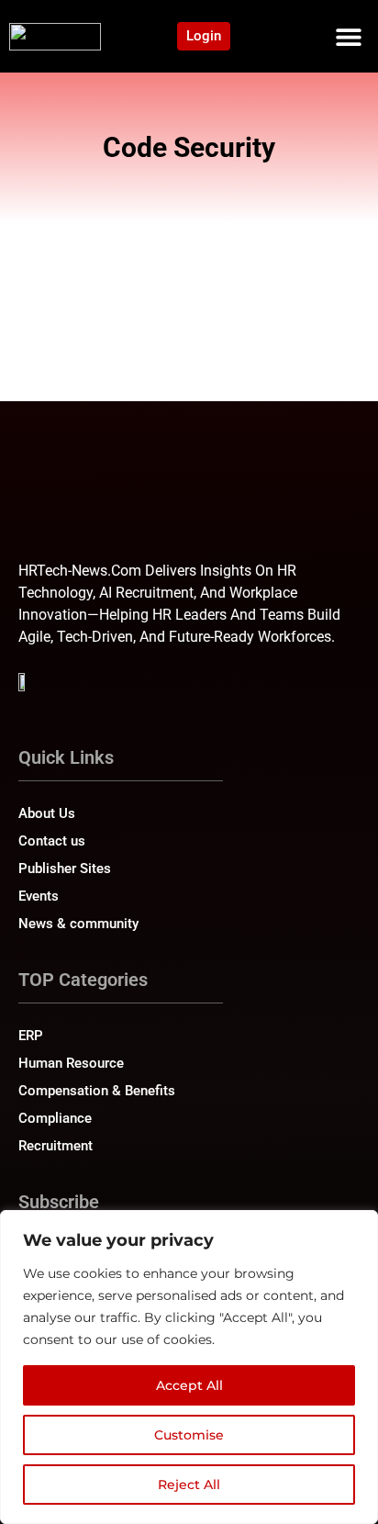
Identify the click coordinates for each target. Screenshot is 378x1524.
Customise (189, 1435)
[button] (348, 36)
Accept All (189, 1385)
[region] (189, 1367)
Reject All (189, 1484)
